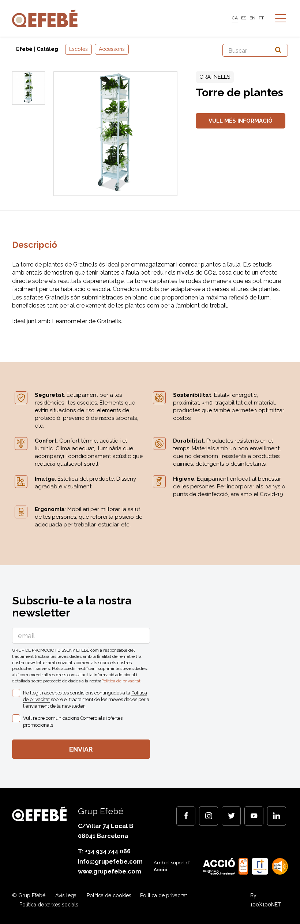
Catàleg (47, 49)
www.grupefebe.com (109, 871)
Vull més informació (241, 121)
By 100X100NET (265, 900)
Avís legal (66, 895)
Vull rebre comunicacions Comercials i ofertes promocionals (73, 721)
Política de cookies (109, 895)
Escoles (78, 49)
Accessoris (112, 49)
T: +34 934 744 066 (104, 851)
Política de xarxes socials (48, 905)
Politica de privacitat (120, 680)
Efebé (24, 49)
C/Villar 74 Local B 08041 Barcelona (105, 831)
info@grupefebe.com (110, 861)
